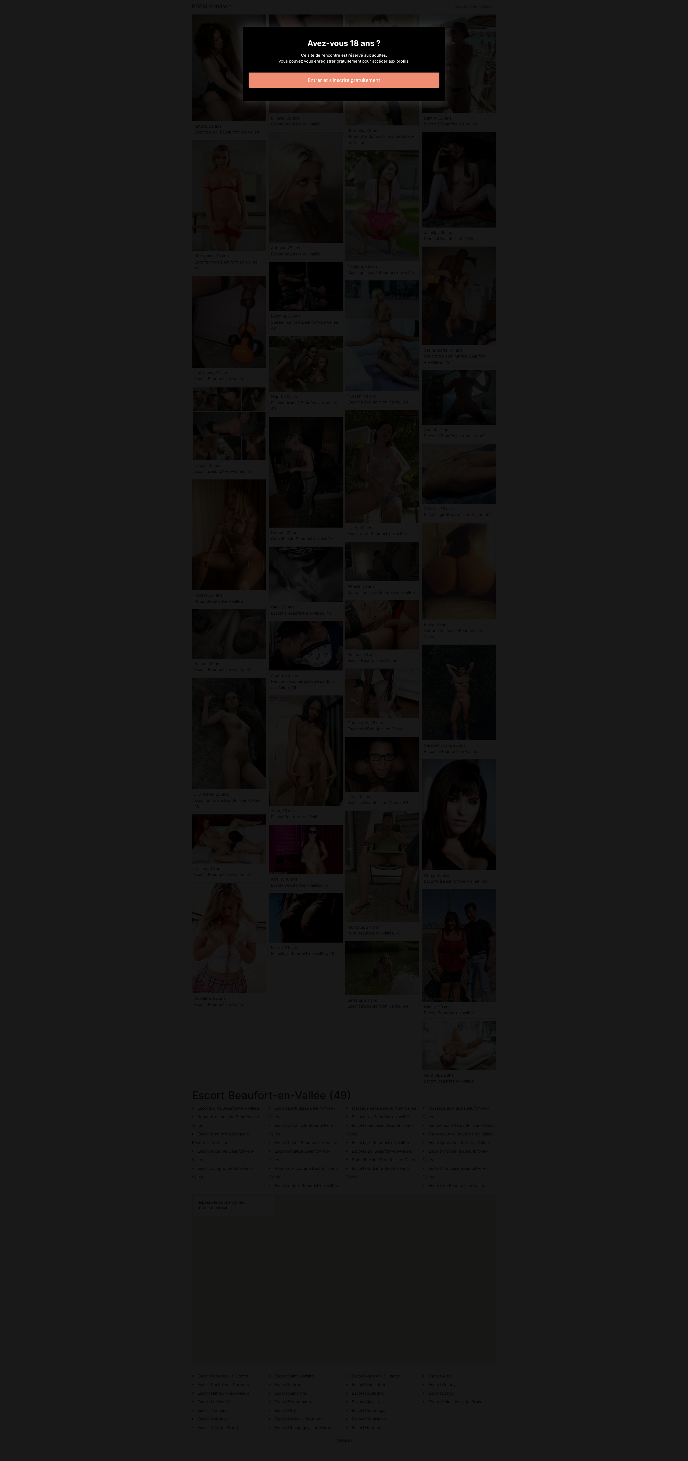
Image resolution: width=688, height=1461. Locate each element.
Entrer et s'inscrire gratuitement (344, 80)
